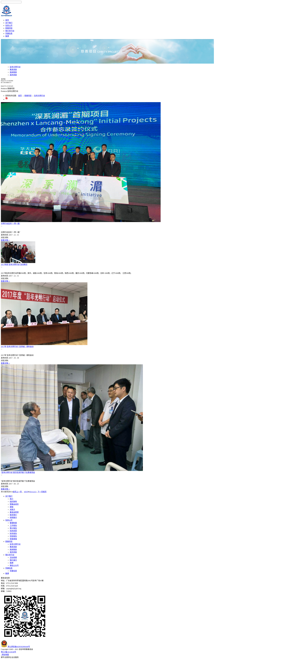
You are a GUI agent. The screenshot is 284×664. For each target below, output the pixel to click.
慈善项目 (28, 96)
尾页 (44, 492)
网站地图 (5, 655)
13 (35, 492)
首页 (7, 20)
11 (32, 492)
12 (34, 492)
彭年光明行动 (39, 96)
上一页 (19, 492)
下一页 (40, 492)
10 (30, 492)
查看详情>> (5, 240)
